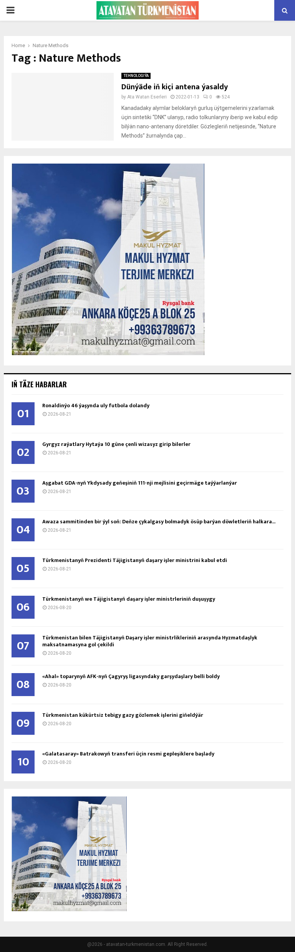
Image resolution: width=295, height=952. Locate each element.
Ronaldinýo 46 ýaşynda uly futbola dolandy (95, 405)
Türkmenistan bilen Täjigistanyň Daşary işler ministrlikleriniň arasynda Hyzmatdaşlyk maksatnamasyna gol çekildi (149, 641)
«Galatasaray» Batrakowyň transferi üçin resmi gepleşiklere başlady (128, 753)
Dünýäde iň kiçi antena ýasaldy (174, 86)
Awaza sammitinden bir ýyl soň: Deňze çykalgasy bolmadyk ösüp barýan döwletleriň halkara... (158, 521)
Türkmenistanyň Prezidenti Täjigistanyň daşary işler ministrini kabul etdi (134, 560)
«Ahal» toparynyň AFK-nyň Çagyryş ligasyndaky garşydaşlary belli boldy (131, 676)
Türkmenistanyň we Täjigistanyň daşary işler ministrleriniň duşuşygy (128, 599)
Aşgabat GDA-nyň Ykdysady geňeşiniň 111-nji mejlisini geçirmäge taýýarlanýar (139, 482)
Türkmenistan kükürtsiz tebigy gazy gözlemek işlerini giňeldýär (122, 715)
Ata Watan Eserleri (147, 97)
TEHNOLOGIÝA (136, 76)
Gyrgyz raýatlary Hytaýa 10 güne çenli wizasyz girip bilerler (116, 444)
